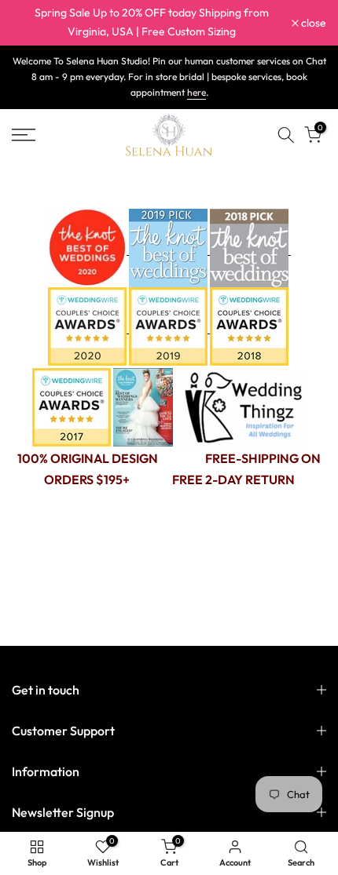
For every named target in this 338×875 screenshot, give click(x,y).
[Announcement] (152, 23)
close (312, 22)
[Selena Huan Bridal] (243, 406)
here (196, 92)
